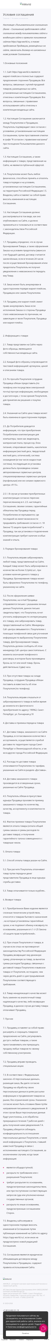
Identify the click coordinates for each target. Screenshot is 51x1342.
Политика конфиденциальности (21, 1327)
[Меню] (4, 4)
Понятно (25, 1333)
